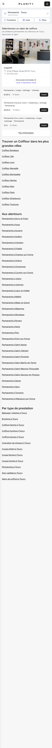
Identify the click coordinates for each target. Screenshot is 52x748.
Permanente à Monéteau (13, 314)
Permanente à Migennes (13, 308)
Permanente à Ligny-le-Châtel (16, 290)
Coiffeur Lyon (8, 162)
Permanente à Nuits (11, 326)
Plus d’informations (26, 133)
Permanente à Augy (11, 224)
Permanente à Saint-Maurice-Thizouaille (20, 369)
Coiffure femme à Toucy (13, 425)
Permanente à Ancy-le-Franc (15, 218)
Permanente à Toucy (11, 467)
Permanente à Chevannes (14, 266)
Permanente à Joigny (11, 278)
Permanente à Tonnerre (12, 393)
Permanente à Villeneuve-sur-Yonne (18, 399)
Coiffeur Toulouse (10, 204)
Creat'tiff (8, 68)
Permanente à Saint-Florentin (15, 357)
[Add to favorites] (47, 42)
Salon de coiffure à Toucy (13, 479)
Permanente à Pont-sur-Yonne (16, 338)
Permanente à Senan (11, 381)
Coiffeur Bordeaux (10, 150)
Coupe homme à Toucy (12, 461)
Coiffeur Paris (8, 192)
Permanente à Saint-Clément (15, 350)
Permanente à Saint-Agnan (14, 344)
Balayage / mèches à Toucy (14, 413)
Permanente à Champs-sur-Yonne (17, 254)
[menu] (3, 3)
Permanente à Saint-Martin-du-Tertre (19, 363)
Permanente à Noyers (12, 320)
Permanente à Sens (11, 387)
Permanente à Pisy (10, 332)
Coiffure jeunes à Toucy (13, 437)
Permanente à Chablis (12, 248)
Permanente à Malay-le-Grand (16, 302)
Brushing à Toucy (10, 419)
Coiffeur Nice (8, 186)
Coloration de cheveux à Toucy (16, 443)
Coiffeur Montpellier (11, 174)
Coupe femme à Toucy (12, 455)
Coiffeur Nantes (9, 180)
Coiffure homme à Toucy (13, 431)
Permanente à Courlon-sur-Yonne (17, 272)
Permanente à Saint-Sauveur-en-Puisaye (20, 375)
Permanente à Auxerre (12, 230)
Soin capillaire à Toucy (12, 473)
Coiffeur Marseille (10, 168)
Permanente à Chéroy (12, 260)
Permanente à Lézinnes (12, 284)
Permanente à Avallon (12, 236)
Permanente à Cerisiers (12, 242)
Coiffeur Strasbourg (11, 198)
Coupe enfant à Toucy (12, 449)
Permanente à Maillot (11, 296)
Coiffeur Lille (8, 156)
